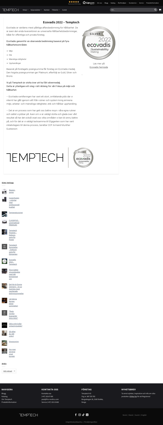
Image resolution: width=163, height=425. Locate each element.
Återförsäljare (122, 3)
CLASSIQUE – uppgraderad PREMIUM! (14, 222)
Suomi (137, 415)
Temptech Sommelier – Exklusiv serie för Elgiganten (13, 249)
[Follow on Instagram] (79, 415)
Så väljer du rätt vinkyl (12, 333)
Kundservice (133, 3)
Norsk (125, 415)
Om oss (99, 3)
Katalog (113, 3)
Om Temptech (7, 399)
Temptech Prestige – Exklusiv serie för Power (13, 235)
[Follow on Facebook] (76, 415)
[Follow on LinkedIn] (87, 415)
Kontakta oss (46, 393)
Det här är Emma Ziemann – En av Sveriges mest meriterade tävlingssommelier (16, 289)
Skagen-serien (12, 191)
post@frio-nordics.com (50, 399)
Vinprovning (14, 341)
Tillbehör (55, 10)
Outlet (64, 10)
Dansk (131, 415)
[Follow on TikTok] (83, 415)
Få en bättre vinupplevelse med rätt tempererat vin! (14, 274)
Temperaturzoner (16, 212)
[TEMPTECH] (10, 9)
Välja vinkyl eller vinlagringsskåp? (15, 325)
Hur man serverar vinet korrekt (12, 352)
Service (141, 3)
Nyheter (47, 10)
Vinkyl (25, 10)
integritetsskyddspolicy (74, 422)
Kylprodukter (35, 10)
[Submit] (155, 9)
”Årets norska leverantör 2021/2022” (13, 314)
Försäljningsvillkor (90, 422)
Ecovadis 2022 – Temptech (13, 262)
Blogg (106, 3)
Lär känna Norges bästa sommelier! (13, 302)
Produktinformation (152, 3)
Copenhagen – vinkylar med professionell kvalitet (14, 202)
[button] (77, 2)
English (144, 415)
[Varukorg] (160, 9)
